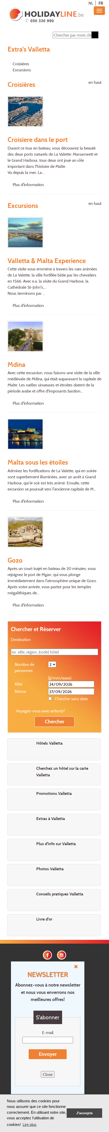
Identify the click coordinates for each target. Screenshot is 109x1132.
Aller (19, 683)
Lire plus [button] (30, 1124)
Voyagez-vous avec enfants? (40, 710)
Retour (20, 691)
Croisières (21, 63)
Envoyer (48, 1054)
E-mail (47, 1032)
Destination (21, 639)
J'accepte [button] (84, 1113)
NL (90, 3)
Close (47, 1074)
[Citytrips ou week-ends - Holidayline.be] (46, 15)
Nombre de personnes (24, 667)
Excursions (22, 69)
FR (101, 3)
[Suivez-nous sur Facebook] (47, 954)
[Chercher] (95, 34)
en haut (94, 82)
